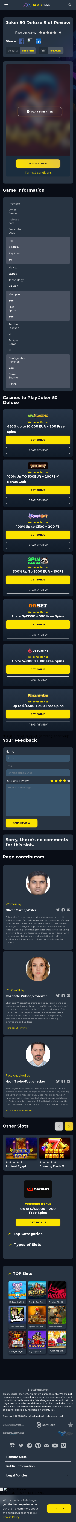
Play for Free (42, 111)
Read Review (38, 450)
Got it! (59, 1508)
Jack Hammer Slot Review (17, 1326)
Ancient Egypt (16, 1166)
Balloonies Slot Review (17, 1302)
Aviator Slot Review (57, 1302)
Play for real (37, 163)
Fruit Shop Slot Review (57, 1350)
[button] (59, 1126)
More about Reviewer (17, 1027)
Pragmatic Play (21, 1139)
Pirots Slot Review (37, 1302)
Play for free (21, 1148)
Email (9, 766)
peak (41, 5)
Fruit (59, 1157)
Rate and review (17, 780)
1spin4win (55, 1139)
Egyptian (25, 1157)
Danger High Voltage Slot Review (17, 1351)
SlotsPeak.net (38, 1389)
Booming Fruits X (51, 1166)
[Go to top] (69, 1515)
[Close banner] (1, 1489)
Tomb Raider (55, 1326)
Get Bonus (38, 440)
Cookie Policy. (11, 1517)
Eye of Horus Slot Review (37, 1326)
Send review (21, 823)
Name (10, 751)
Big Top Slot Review (37, 1351)
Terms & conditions (38, 172)
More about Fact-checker (19, 1110)
